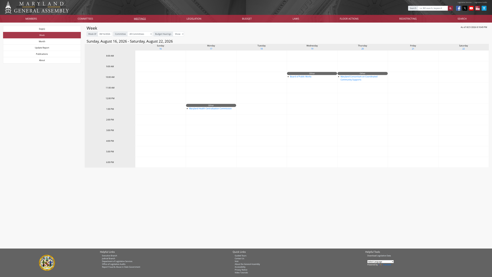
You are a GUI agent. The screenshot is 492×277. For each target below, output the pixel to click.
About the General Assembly (247, 264)
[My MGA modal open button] (477, 8)
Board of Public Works (300, 76)
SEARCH (462, 18)
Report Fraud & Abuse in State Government (121, 267)
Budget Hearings (163, 34)
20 (362, 48)
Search (413, 8)
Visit (236, 261)
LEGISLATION (194, 18)
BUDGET (247, 18)
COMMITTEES (85, 18)
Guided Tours (240, 255)
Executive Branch (109, 255)
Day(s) (42, 28)
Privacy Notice (241, 269)
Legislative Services (465, 2)
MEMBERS (31, 18)
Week (42, 35)
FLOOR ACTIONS (349, 18)
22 (463, 48)
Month (42, 41)
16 (160, 48)
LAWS (296, 18)
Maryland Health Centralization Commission (210, 108)
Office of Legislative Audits (113, 264)
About (42, 60)
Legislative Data (384, 255)
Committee (120, 34)
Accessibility (240, 267)
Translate (387, 264)
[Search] (450, 8)
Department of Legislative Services (117, 261)
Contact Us (239, 258)
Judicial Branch (108, 258)
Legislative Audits (480, 2)
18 (261, 48)
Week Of (92, 34)
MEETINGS (140, 18)
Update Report (42, 47)
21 (413, 48)
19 (312, 48)
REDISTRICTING (408, 18)
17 (211, 48)
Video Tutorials (241, 272)
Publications (42, 54)
